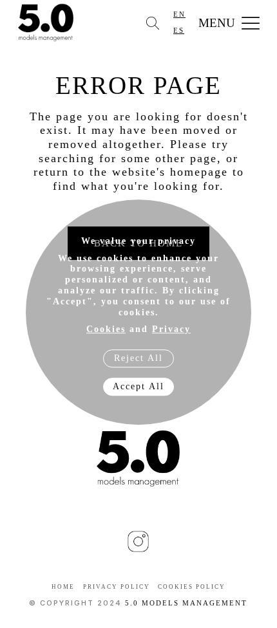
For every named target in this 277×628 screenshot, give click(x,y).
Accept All (138, 386)
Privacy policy (116, 587)
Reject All (138, 358)
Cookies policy (191, 587)
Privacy (171, 330)
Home (63, 587)
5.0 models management (186, 603)
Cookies (106, 330)
